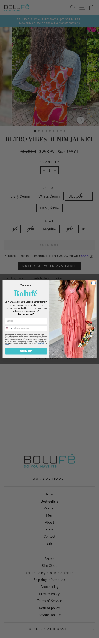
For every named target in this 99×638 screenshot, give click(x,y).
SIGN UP (26, 351)
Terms (7, 344)
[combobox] (9, 328)
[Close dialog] (93, 283)
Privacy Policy (40, 343)
